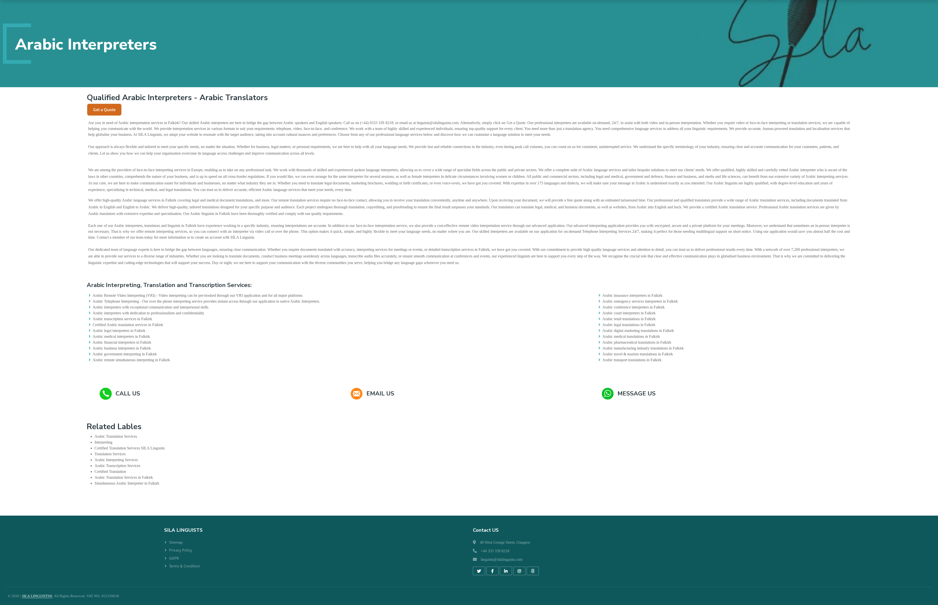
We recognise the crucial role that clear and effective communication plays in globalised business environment (686, 256)
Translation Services (121, 436)
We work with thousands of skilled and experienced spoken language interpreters (335, 170)
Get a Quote (104, 109)
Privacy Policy (180, 550)
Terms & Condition (184, 565)
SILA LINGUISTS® (37, 596)
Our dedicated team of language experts (118, 249)
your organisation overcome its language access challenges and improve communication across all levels (234, 153)
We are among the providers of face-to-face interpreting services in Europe (145, 170)
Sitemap (176, 542)
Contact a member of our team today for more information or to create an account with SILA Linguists (175, 237)
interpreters (219, 123)
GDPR (174, 558)
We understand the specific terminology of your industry (676, 147)
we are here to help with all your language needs (369, 147)
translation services (806, 123)
